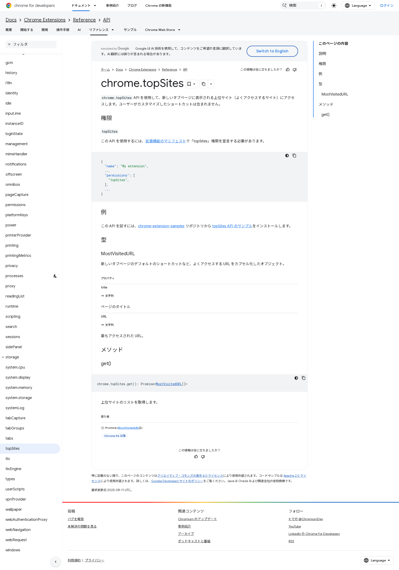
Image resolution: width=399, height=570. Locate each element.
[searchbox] (31, 44)
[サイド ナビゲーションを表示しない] (55, 561)
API (106, 20)
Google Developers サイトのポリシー (177, 481)
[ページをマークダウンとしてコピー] (204, 84)
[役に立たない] (294, 69)
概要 (9, 30)
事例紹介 (112, 5)
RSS (291, 541)
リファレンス (99, 30)
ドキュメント (81, 5)
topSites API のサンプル (232, 226)
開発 (45, 30)
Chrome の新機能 (158, 5)
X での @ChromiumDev (306, 519)
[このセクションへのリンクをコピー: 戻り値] (113, 416)
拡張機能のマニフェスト (165, 141)
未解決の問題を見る (82, 526)
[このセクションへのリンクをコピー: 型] (111, 240)
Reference (84, 20)
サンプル (130, 30)
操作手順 (62, 30)
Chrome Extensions (45, 20)
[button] (30, 357)
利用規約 (74, 560)
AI (79, 30)
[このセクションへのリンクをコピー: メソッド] (127, 350)
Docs (11, 20)
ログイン (386, 5)
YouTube (295, 526)
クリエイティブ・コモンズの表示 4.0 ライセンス (190, 476)
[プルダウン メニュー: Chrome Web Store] (180, 30)
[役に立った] (287, 69)
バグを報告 (76, 519)
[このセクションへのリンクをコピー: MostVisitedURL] (139, 254)
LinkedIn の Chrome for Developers (314, 534)
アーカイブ (186, 534)
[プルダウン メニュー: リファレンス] (114, 30)
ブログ (132, 5)
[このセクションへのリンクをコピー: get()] (115, 364)
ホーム (105, 70)
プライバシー (94, 560)
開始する (26, 30)
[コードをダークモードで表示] (287, 155)
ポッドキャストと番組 (194, 541)
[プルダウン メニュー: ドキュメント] (96, 5)
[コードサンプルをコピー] (294, 155)
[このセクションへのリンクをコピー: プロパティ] (119, 277)
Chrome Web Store (160, 30)
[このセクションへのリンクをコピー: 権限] (116, 118)
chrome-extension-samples (161, 226)
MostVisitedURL (169, 384)
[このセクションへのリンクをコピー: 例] (111, 213)
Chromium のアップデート (197, 519)
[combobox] (303, 5)
